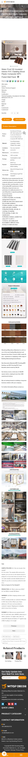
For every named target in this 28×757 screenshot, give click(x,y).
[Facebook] (15, 704)
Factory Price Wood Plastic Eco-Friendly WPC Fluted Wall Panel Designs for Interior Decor (19, 661)
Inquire (8, 119)
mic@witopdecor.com (8, 732)
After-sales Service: (4, 85)
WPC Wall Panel (6, 636)
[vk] (9, 704)
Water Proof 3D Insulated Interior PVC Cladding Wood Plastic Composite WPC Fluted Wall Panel (14, 641)
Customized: (5, 108)
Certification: (5, 94)
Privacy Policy (20, 750)
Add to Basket (19, 119)
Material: (4, 103)
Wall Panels (16, 636)
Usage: (4, 99)
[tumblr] (12, 704)
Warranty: (4, 90)
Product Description (9, 126)
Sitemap (12, 750)
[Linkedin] (3, 704)
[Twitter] (6, 704)
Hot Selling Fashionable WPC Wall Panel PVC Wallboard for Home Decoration (9, 661)
